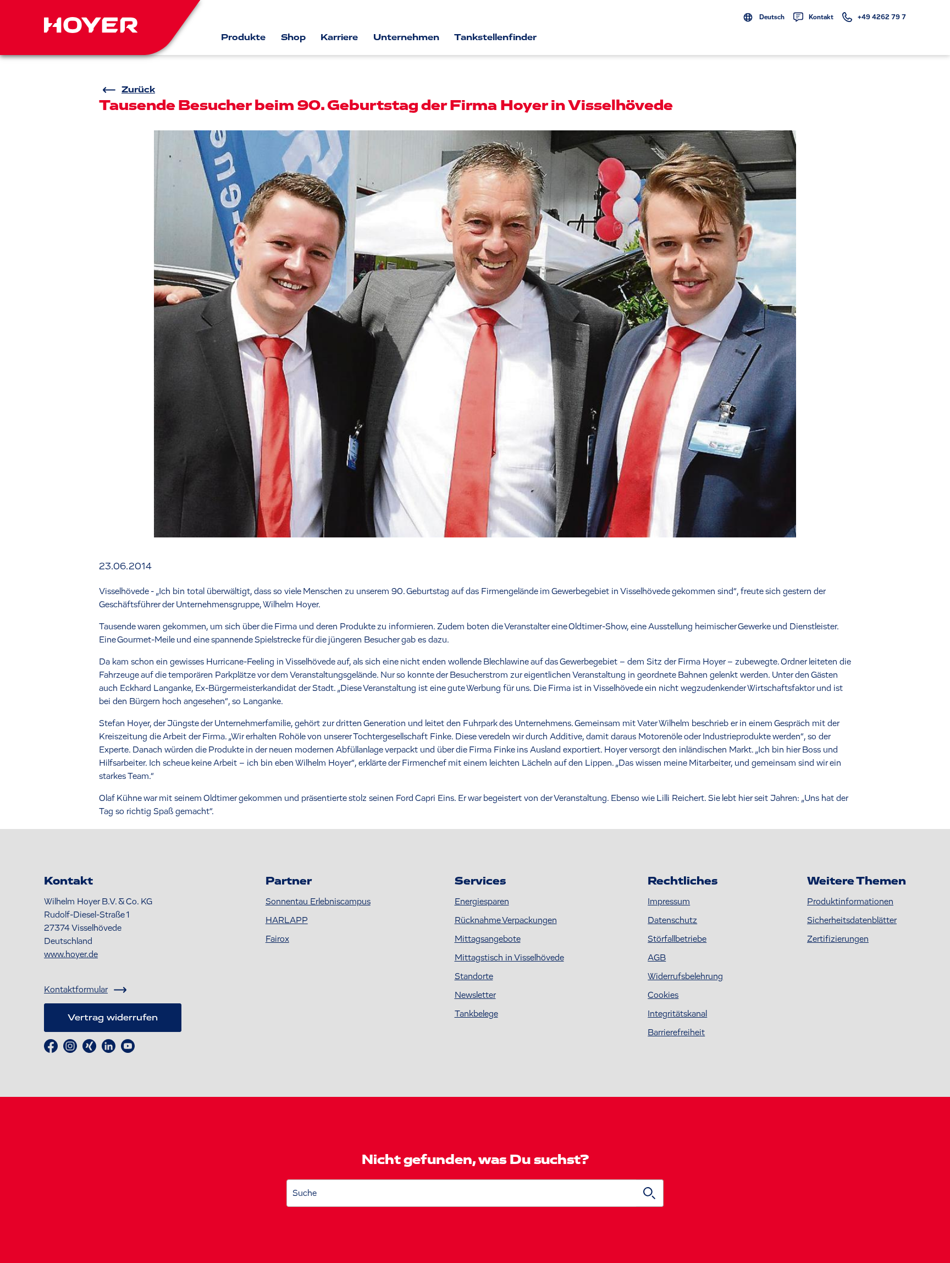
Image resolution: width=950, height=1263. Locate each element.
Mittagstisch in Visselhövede (509, 957)
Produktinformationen (850, 901)
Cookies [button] (663, 995)
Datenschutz (672, 920)
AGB (657, 957)
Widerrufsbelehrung (685, 976)
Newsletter (475, 995)
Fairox (277, 939)
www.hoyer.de (71, 954)
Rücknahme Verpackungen (506, 920)
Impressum (669, 901)
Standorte (474, 976)
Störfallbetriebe (677, 939)
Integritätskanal (677, 1013)
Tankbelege (476, 1013)
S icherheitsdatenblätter (852, 920)
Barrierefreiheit (676, 1032)
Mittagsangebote (488, 939)
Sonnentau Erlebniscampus (318, 901)
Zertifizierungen (838, 939)
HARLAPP (287, 920)
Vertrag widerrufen (113, 1017)
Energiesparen (482, 901)
